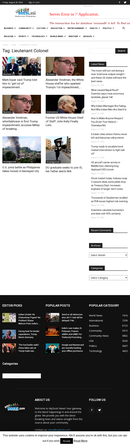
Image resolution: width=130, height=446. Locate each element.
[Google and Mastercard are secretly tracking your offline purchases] (52, 348)
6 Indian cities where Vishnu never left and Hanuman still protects (109, 136)
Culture (41, 28)
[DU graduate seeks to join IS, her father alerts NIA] (65, 149)
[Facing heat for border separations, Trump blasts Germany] (9, 334)
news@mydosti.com (59, 429)
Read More (81, 440)
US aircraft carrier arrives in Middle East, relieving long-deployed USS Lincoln (105, 166)
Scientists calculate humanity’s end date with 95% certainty (107, 212)
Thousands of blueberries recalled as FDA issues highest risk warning (109, 199)
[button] (124, 28)
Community (25, 28)
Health (94, 28)
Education (56, 28)
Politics (107, 28)
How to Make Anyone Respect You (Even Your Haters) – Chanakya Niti (107, 122)
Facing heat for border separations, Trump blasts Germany (28, 334)
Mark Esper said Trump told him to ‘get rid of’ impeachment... (19, 83)
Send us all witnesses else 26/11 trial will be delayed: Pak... (72, 317)
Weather (73, 36)
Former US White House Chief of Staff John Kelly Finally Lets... (64, 121)
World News (56, 36)
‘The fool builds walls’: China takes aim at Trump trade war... (28, 348)
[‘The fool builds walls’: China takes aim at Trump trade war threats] (9, 348)
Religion (8, 36)
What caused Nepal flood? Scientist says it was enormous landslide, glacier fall (107, 94)
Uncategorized (9, 162)
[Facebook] (119, 2)
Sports (22, 36)
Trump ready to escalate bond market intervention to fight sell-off (108, 150)
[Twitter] (125, 2)
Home (5, 44)
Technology (38, 36)
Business (8, 28)
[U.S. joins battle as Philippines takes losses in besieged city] (21, 149)
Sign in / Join (34, 2)
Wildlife (87, 36)
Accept (66, 441)
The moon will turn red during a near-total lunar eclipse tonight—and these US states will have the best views (108, 76)
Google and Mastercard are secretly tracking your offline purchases (73, 348)
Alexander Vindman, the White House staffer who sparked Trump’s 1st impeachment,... (65, 83)
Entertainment (76, 28)
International (52, 112)
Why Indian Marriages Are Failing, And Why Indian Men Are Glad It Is (108, 108)
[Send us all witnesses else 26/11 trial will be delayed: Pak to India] (52, 317)
